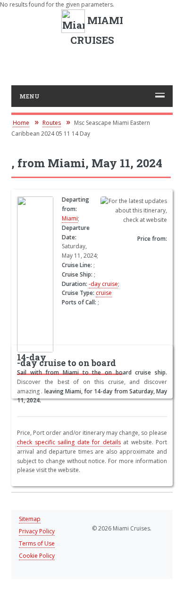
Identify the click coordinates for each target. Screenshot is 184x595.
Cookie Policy (37, 556)
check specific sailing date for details (69, 442)
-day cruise (103, 284)
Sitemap (30, 519)
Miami (70, 218)
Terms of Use (37, 543)
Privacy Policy (37, 531)
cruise (104, 293)
